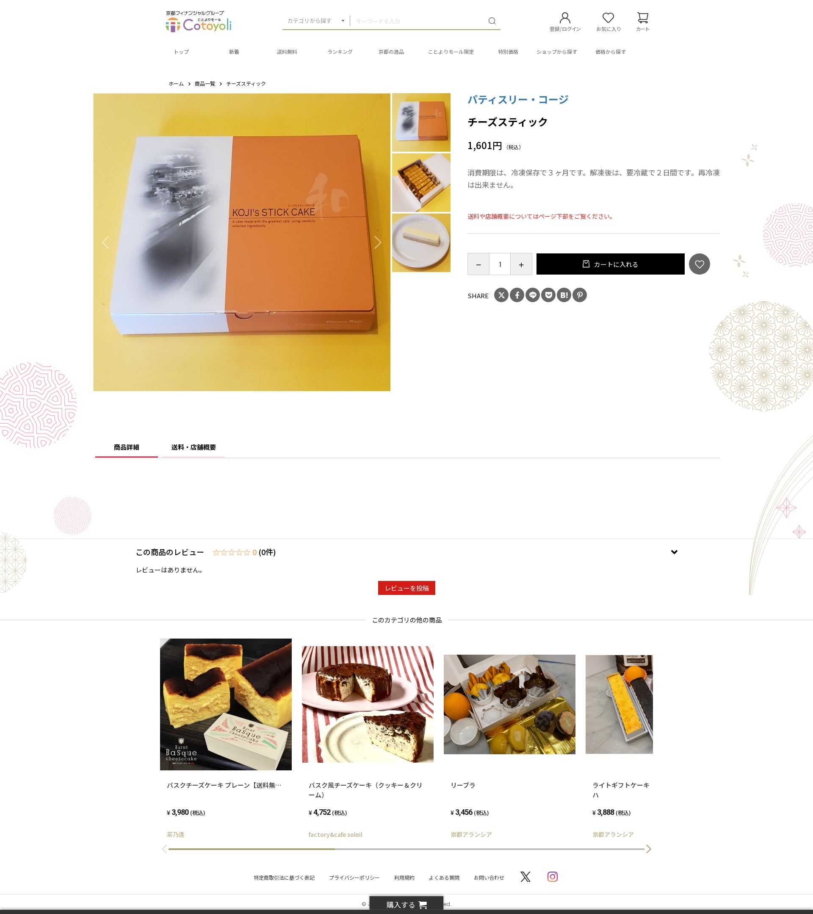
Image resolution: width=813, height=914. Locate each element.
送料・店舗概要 (193, 446)
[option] (242, 242)
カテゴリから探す (310, 21)
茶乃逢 (176, 834)
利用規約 (404, 877)
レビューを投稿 (406, 587)
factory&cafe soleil (335, 834)
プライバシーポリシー (354, 877)
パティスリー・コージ (518, 99)
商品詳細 (126, 446)
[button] (648, 849)
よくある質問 (444, 877)
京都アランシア (471, 834)
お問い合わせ (489, 877)
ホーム (176, 83)
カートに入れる (616, 264)
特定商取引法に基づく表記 (284, 877)
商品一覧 (205, 83)
